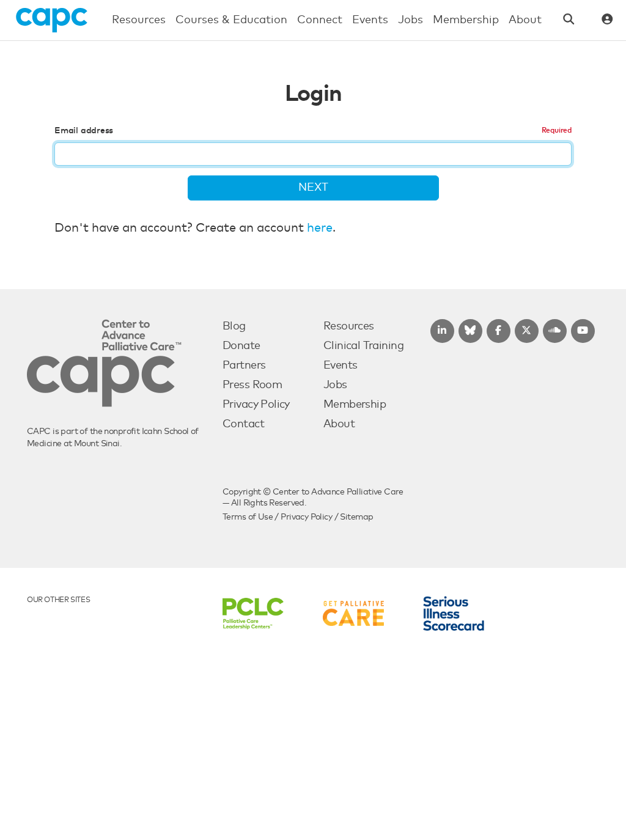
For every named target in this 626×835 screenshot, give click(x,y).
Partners (244, 365)
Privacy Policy (256, 404)
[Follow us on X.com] (527, 331)
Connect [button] (319, 20)
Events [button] (370, 20)
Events (340, 365)
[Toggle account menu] (607, 20)
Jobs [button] (410, 20)
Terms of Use (248, 517)
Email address (83, 131)
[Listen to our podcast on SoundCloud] (555, 331)
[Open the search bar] (569, 20)
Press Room (252, 385)
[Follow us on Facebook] (498, 331)
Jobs (335, 385)
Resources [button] (139, 20)
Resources (348, 326)
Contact (243, 424)
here (320, 228)
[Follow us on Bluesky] (470, 331)
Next (313, 187)
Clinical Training (363, 345)
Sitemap (356, 517)
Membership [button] (466, 20)
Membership (354, 404)
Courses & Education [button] (231, 20)
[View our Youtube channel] (583, 331)
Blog (234, 326)
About (339, 424)
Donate (241, 345)
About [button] (525, 20)
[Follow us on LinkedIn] (442, 331)
